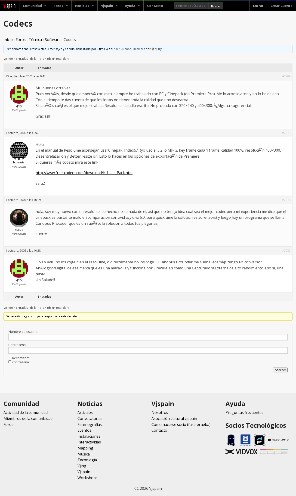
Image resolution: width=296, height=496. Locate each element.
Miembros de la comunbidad (27, 418)
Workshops (87, 477)
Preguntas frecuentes (244, 412)
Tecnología (87, 459)
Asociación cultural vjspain (174, 418)
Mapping (85, 448)
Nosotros (159, 412)
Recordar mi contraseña (21, 360)
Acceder (280, 370)
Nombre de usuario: (23, 332)
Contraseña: (17, 345)
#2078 (286, 200)
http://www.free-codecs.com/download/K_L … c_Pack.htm (84, 172)
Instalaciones (88, 436)
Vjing (81, 465)
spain (9, 5)
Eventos (84, 430)
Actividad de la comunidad (25, 412)
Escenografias (89, 424)
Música (83, 454)
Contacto (155, 5)
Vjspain (83, 471)
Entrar (258, 5)
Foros (58, 5)
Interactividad (89, 442)
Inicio (8, 39)
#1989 (286, 76)
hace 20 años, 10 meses (129, 49)
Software (53, 39)
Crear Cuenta (282, 5)
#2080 (286, 251)
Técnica (35, 39)
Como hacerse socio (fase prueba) (180, 424)
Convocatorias (89, 418)
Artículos (85, 412)
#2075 (286, 133)
